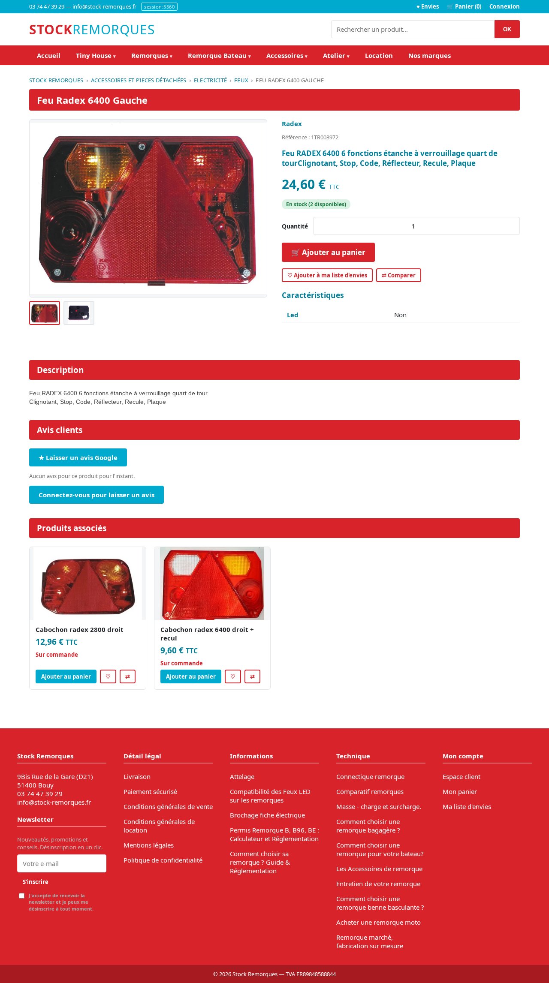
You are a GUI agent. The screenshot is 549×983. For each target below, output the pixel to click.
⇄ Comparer (399, 275)
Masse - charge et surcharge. (378, 806)
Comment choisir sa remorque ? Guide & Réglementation (260, 862)
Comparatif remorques (370, 791)
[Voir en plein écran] (148, 208)
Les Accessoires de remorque (379, 868)
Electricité (210, 80)
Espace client (461, 776)
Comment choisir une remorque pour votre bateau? (380, 849)
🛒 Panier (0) (464, 6)
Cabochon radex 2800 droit (80, 629)
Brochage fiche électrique (267, 815)
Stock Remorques (56, 80)
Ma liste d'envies (467, 806)
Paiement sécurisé (150, 791)
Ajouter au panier (66, 676)
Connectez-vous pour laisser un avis (96, 494)
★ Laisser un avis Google (78, 457)
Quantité (295, 226)
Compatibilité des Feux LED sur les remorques (270, 795)
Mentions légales (149, 845)
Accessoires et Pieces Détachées (139, 80)
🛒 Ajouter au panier (328, 252)
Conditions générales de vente (168, 806)
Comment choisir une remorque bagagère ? (368, 825)
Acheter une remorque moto (378, 922)
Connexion (504, 6)
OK (507, 29)
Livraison (137, 776)
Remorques (151, 55)
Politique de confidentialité (163, 860)
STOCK (92, 29)
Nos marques (429, 55)
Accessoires (287, 55)
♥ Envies (427, 6)
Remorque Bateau (219, 55)
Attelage (242, 776)
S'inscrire (35, 882)
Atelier (336, 55)
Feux (241, 80)
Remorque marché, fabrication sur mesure (369, 941)
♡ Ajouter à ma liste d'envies (327, 275)
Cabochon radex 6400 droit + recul (207, 633)
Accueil (48, 55)
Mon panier (460, 791)
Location (379, 55)
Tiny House (96, 55)
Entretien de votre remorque (378, 883)
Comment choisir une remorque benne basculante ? (380, 902)
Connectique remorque (370, 776)
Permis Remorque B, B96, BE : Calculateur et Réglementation (274, 834)
